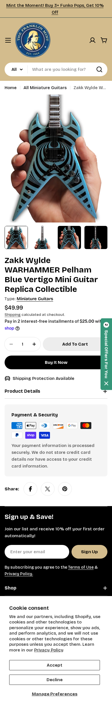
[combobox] (56, 69)
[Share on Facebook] (30, 489)
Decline (55, 679)
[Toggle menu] (8, 40)
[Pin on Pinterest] (65, 489)
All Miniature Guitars (45, 87)
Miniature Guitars (35, 298)
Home (11, 87)
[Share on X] (48, 489)
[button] (106, 354)
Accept (54, 665)
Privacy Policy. (19, 573)
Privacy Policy (48, 650)
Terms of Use (81, 567)
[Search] (99, 69)
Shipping (13, 314)
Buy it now (56, 362)
